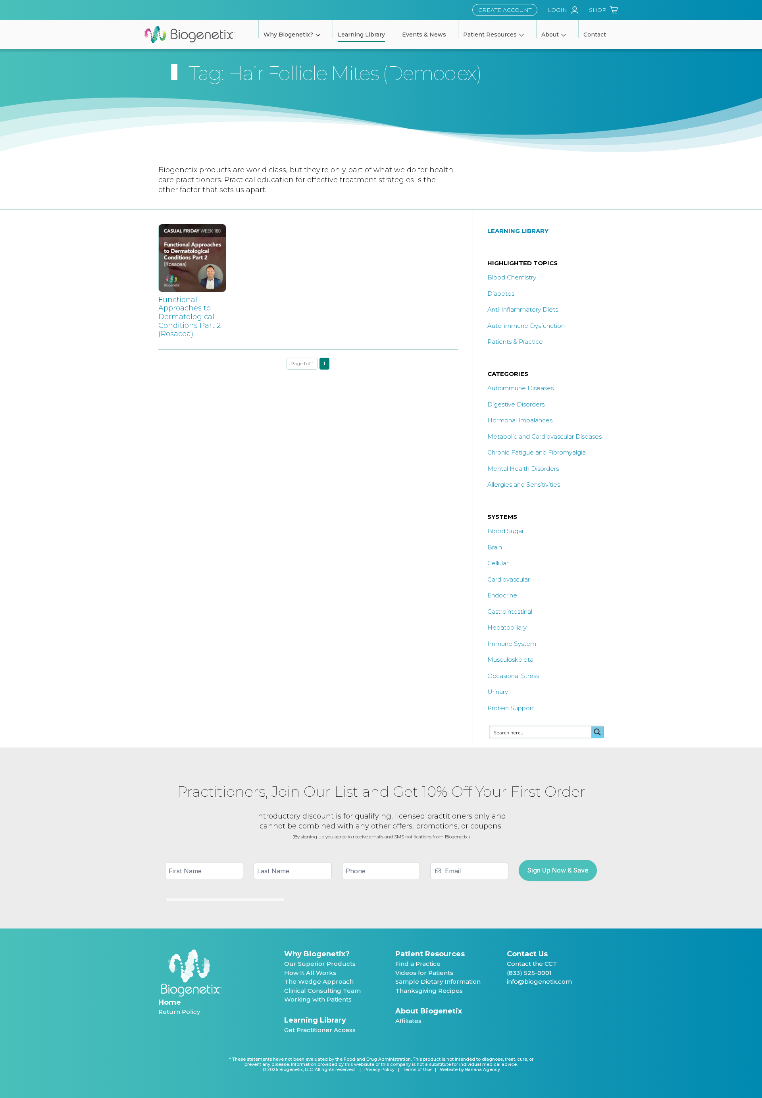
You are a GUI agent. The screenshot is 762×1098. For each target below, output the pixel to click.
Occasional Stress (513, 676)
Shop (597, 9)
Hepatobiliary (507, 627)
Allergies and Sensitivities (523, 484)
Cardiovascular (508, 579)
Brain (494, 547)
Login (557, 9)
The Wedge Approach (319, 981)
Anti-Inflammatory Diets (522, 309)
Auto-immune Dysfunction (526, 325)
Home (169, 1002)
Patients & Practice (515, 341)
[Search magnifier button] (597, 732)
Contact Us (527, 954)
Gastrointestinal (509, 611)
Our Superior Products (320, 963)
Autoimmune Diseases (520, 388)
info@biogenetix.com (539, 981)
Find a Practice (418, 963)
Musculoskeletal (511, 659)
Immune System (511, 643)
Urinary (497, 691)
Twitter (524, 1001)
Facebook (510, 1001)
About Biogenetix (428, 1011)
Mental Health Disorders (523, 468)
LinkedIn (538, 1001)
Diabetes (500, 293)
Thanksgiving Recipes (429, 990)
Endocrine (502, 595)
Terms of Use (417, 1069)
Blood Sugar (505, 531)
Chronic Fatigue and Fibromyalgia (536, 452)
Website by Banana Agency (470, 1069)
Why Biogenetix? (317, 954)
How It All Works (310, 973)
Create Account (504, 9)
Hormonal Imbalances (519, 420)
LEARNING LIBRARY (517, 231)
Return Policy (179, 1011)
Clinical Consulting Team (322, 990)
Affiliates (408, 1021)
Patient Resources (430, 954)
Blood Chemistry (511, 277)
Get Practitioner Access (320, 1030)
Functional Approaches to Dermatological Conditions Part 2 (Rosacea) (189, 316)
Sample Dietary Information (438, 981)
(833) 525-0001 (529, 973)
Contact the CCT (532, 963)
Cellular (497, 563)
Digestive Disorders (516, 404)
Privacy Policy (379, 1069)
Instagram (551, 1001)
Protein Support (510, 708)
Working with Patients (318, 999)
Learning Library (315, 1020)
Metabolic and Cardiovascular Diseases (544, 436)
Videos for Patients (424, 973)
